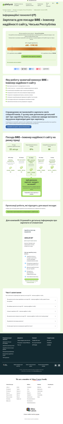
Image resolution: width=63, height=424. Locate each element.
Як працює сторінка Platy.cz (23, 342)
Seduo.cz (18, 391)
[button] (57, 3)
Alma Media (36, 371)
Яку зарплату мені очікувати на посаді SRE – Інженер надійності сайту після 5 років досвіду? (27, 316)
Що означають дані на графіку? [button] (14, 62)
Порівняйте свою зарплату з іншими (31, 56)
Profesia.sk (8, 389)
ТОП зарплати (6, 357)
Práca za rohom (9, 394)
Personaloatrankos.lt (31, 398)
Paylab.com (19, 398)
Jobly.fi (49, 387)
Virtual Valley (39, 394)
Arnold (18, 387)
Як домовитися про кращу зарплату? (15, 321)
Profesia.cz (8, 391)
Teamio (18, 389)
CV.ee (28, 391)
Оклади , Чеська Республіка (22, 9)
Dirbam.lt (29, 393)
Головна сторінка (7, 9)
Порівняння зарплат (40, 4)
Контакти (49, 340)
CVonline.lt (29, 387)
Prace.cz (8, 393)
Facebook (49, 342)
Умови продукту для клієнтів (23, 340)
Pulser (38, 396)
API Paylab (34, 345)
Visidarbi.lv (29, 394)
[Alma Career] (31, 409)
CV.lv (28, 389)
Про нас (19, 345)
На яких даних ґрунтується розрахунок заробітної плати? (19, 326)
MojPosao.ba (39, 389)
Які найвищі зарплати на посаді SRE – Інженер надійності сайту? (21, 306)
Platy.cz (18, 394)
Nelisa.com (8, 400)
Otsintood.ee (29, 396)
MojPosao (39, 387)
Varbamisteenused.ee (31, 402)
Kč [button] (53, 3)
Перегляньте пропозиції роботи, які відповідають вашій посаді (22, 211)
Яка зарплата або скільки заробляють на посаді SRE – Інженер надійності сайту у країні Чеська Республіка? (28, 300)
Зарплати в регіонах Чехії (8, 345)
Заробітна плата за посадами (18, 4)
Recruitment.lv (30, 400)
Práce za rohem (9, 396)
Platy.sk (18, 396)
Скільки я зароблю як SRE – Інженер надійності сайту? (19, 311)
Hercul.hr (39, 393)
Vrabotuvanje (39, 391)
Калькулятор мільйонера (8, 351)
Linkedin (49, 345)
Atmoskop (8, 398)
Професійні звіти (36, 340)
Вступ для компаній (48, 5)
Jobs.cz (7, 387)
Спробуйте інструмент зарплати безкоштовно (18, 126)
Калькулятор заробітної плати (29, 4)
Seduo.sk (18, 393)
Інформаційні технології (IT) (40, 9)
